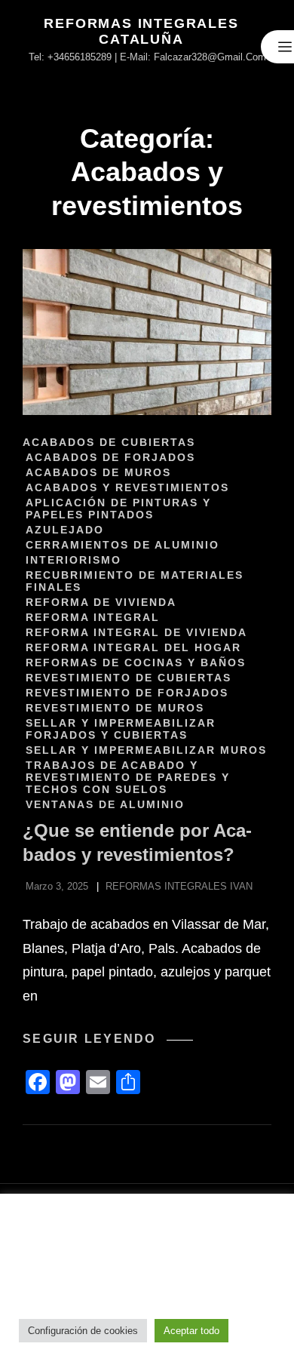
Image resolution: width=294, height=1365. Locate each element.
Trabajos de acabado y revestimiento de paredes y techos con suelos (128, 777)
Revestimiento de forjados (127, 693)
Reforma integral (93, 617)
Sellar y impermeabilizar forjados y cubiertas (121, 729)
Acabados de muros (98, 472)
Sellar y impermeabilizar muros (146, 750)
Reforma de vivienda (101, 602)
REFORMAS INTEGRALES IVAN (179, 886)
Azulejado (65, 530)
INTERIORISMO (73, 560)
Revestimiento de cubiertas (128, 678)
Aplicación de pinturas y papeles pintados (118, 509)
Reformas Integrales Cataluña (141, 31)
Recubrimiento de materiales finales (134, 581)
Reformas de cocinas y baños (136, 662)
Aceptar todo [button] (191, 1330)
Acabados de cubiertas (109, 442)
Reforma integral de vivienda (136, 632)
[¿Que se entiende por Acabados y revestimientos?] (147, 332)
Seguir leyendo (108, 1039)
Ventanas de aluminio (105, 804)
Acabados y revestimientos (127, 487)
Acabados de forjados (110, 457)
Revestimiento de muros (115, 708)
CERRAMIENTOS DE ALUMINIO (122, 545)
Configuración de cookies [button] (83, 1330)
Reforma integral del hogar (133, 647)
